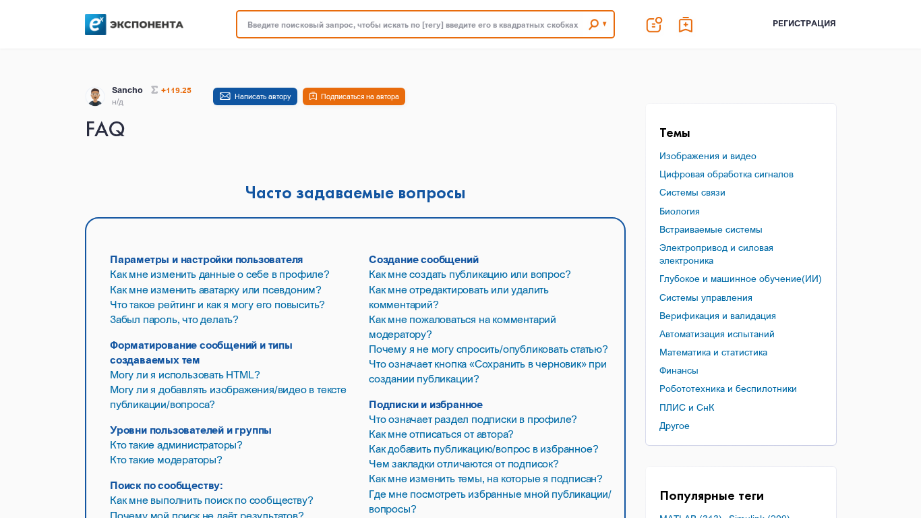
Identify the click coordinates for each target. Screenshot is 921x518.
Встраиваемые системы (711, 229)
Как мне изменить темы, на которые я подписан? (486, 478)
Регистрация (804, 23)
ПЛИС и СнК (686, 407)
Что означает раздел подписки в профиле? (473, 419)
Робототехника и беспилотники (728, 388)
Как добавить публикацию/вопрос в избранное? (483, 448)
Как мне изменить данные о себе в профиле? (220, 274)
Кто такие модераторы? (166, 459)
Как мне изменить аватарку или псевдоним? (216, 289)
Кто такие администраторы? (176, 444)
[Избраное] (686, 24)
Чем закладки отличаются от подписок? (464, 463)
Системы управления (705, 297)
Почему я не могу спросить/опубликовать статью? (488, 348)
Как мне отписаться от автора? (441, 433)
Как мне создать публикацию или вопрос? (469, 274)
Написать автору (263, 96)
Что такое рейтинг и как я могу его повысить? (217, 304)
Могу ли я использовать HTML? (185, 374)
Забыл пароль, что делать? (174, 319)
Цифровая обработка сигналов (726, 173)
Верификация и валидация (717, 315)
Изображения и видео (707, 155)
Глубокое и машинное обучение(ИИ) (740, 278)
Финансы (679, 370)
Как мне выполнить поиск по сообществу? (211, 500)
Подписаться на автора (360, 96)
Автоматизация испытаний (717, 333)
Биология (679, 211)
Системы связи (692, 192)
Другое (674, 425)
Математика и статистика (713, 351)
